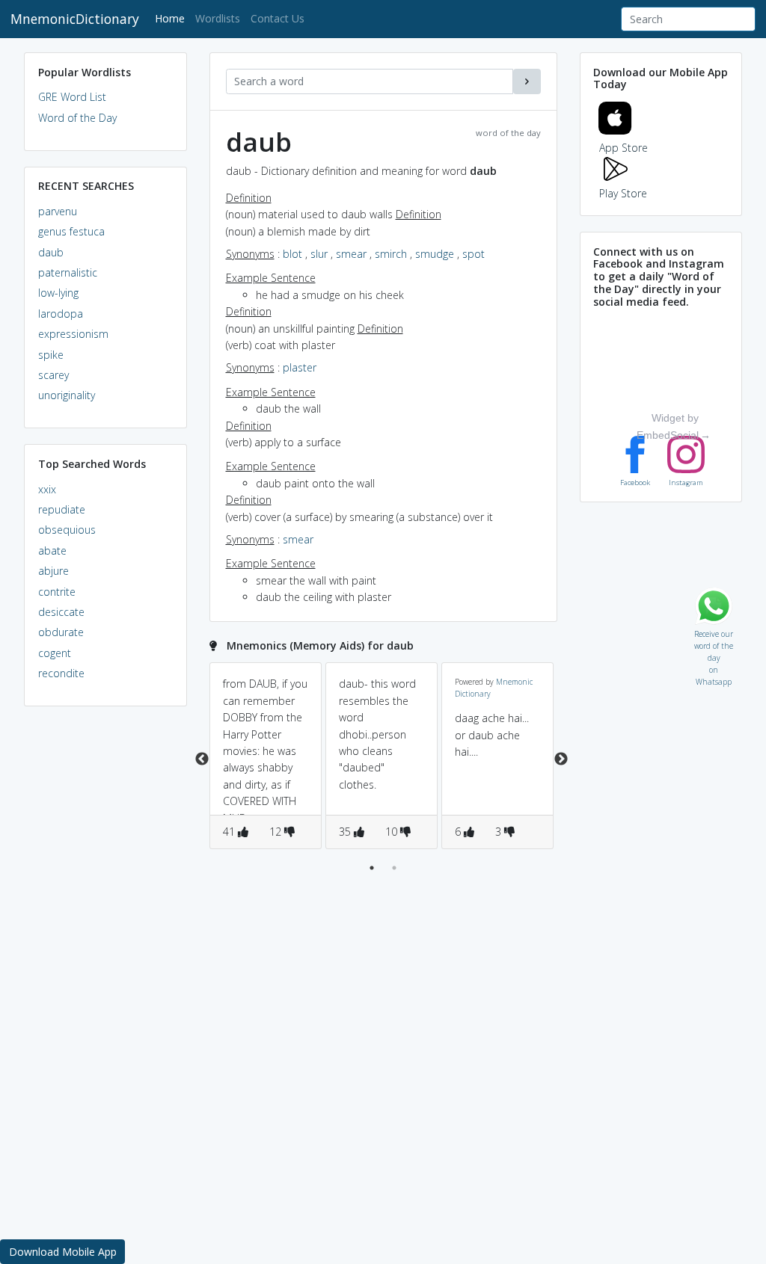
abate (52, 550)
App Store (623, 148)
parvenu (57, 211)
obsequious (67, 529)
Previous (201, 759)
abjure (53, 571)
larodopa (60, 313)
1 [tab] (371, 867)
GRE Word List (72, 97)
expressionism (73, 334)
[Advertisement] (105, 946)
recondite (61, 673)
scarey (53, 375)
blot (292, 254)
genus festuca (71, 231)
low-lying (58, 293)
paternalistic (67, 272)
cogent (54, 653)
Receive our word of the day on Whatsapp (713, 630)
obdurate (61, 632)
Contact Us (277, 18)
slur (319, 254)
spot (473, 254)
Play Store (623, 193)
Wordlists (217, 18)
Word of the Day (77, 118)
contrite (57, 592)
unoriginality (66, 395)
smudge (434, 254)
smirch (391, 254)
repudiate (61, 509)
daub (51, 252)
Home (172, 17)
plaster (299, 367)
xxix (47, 489)
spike (51, 355)
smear (351, 254)
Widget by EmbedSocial (668, 426)
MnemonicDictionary (74, 19)
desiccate (61, 612)
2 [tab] (394, 867)
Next (561, 759)
